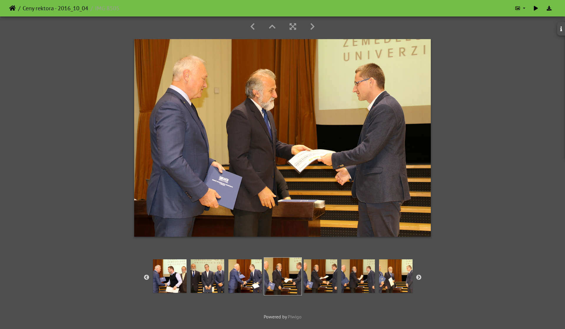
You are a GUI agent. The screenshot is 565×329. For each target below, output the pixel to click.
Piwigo (295, 317)
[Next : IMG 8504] (312, 26)
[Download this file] (549, 8)
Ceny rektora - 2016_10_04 (55, 8)
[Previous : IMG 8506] (252, 26)
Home (12, 8)
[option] (170, 276)
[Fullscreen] (292, 26)
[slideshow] (536, 8)
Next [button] (419, 277)
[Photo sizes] (520, 8)
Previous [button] (146, 277)
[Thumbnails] (272, 26)
